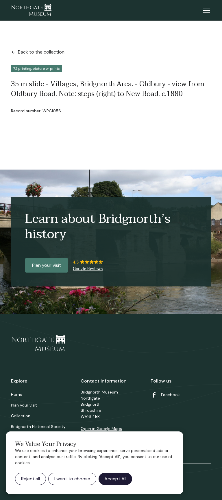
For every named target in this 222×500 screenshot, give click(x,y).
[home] (31, 10)
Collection (20, 415)
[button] (205, 10)
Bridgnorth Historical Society (38, 426)
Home (16, 394)
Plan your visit (46, 265)
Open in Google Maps (101, 428)
